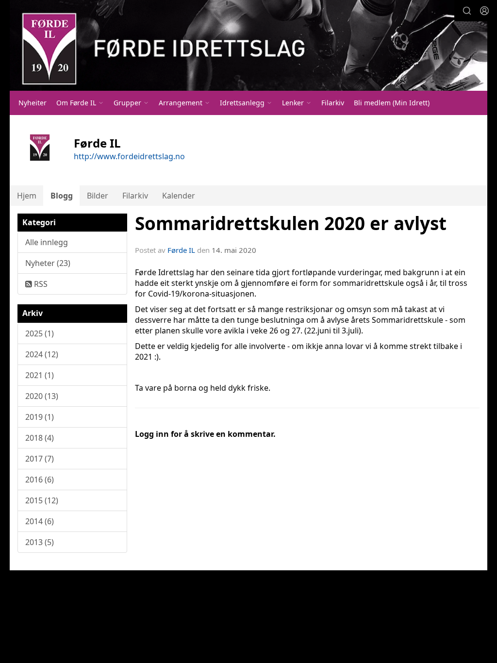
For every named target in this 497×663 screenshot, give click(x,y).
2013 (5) (39, 542)
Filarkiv (332, 102)
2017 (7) (39, 458)
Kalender (178, 195)
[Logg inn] (484, 10)
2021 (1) (39, 375)
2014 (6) (39, 521)
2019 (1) (39, 417)
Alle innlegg (46, 242)
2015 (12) (41, 500)
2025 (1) (39, 333)
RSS (40, 284)
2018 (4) (39, 437)
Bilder (97, 195)
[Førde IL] (248, 45)
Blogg (61, 195)
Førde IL (181, 250)
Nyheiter (32, 102)
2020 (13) (41, 396)
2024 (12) (41, 354)
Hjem (26, 195)
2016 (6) (39, 479)
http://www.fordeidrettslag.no (129, 156)
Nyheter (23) (47, 263)
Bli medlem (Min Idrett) (392, 102)
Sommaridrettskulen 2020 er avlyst (291, 223)
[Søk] (467, 10)
